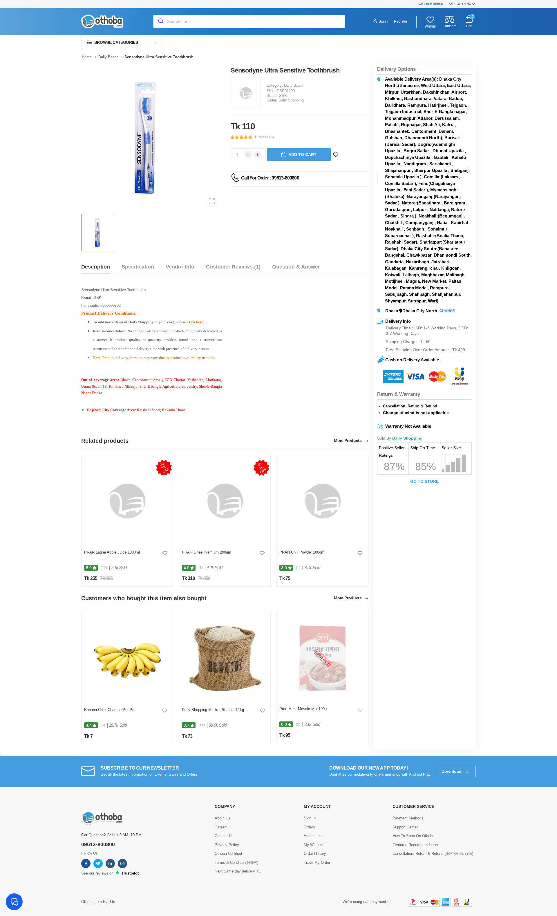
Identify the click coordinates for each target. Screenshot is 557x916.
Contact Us (224, 836)
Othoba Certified (228, 853)
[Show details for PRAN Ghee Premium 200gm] (224, 501)
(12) (104, 567)
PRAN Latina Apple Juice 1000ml (112, 552)
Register (400, 21)
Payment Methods (408, 818)
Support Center (405, 827)
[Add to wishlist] (164, 553)
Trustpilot (129, 873)
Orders (309, 827)
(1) (200, 567)
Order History (315, 853)
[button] (121, 42)
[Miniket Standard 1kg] (224, 658)
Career (220, 827)
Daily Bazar (293, 85)
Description (95, 267)
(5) (103, 725)
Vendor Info (180, 267)
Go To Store (424, 481)
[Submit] (160, 21)
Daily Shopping (291, 100)
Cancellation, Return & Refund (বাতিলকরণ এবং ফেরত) (433, 853)
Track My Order (317, 862)
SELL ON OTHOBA (462, 4)
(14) (201, 725)
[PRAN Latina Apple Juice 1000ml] (127, 501)
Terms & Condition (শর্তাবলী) (236, 862)
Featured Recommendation (415, 845)
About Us (222, 818)
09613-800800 (98, 844)
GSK (283, 95)
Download (452, 771)
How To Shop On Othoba (413, 836)
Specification (138, 267)
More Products (348, 440)
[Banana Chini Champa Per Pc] (127, 658)
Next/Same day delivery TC (238, 871)
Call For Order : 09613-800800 (270, 177)
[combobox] (249, 21)
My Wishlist (313, 845)
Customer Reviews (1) (233, 267)
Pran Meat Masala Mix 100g (303, 709)
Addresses (313, 836)
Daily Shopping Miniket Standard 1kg (213, 710)
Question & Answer (296, 267)
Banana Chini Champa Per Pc (109, 710)
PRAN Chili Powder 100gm (301, 552)
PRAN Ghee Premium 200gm (206, 552)
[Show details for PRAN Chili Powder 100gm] (322, 501)
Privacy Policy (227, 845)
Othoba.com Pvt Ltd (98, 901)
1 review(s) (264, 137)
